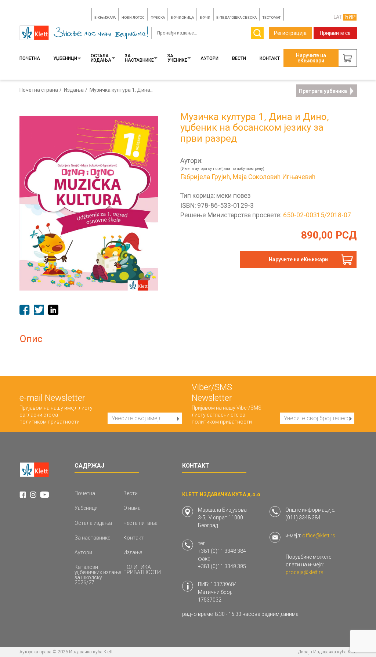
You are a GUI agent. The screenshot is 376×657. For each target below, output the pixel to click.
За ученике (177, 58)
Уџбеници (65, 58)
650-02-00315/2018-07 (317, 215)
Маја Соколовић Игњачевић (274, 177)
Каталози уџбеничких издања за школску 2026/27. (98, 575)
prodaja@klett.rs (304, 572)
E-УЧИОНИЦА (182, 17)
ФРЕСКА (158, 17)
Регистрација (290, 33)
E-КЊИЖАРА (105, 17)
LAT (337, 17)
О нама (132, 508)
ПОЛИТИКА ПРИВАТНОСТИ (142, 570)
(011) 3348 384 (303, 517)
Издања (74, 89)
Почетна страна (38, 89)
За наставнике (139, 58)
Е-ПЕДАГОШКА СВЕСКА (236, 17)
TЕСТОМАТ (272, 17)
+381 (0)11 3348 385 (222, 566)
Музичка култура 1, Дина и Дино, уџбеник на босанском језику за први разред (122, 89)
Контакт (270, 58)
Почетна (29, 58)
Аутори (209, 58)
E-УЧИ (205, 17)
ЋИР (349, 17)
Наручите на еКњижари (298, 259)
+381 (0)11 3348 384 (222, 551)
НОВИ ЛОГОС (133, 17)
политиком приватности (49, 422)
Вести (239, 58)
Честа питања (140, 523)
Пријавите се (335, 33)
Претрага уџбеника (323, 91)
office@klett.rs (318, 535)
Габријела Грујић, (205, 177)
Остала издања (101, 58)
